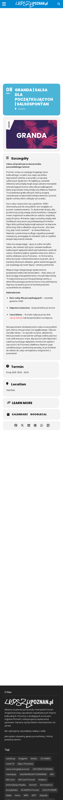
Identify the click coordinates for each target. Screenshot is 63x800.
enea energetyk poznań (17, 769)
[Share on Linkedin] (29, 425)
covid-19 (10, 763)
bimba (34, 758)
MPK (26, 795)
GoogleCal (38, 414)
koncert (33, 784)
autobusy (10, 758)
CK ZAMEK (45, 758)
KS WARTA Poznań (30, 790)
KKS (52, 774)
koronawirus (46, 784)
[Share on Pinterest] (35, 425)
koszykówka (11, 790)
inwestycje (11, 774)
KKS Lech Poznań (26, 779)
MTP (34, 795)
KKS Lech (10, 779)
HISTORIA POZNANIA (43, 769)
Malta (8, 795)
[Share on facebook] (16, 425)
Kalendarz (20, 414)
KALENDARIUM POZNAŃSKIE (33, 774)
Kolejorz (43, 779)
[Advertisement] (31, 43)
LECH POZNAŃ (49, 790)
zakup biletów (16, 317)
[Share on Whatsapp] (41, 425)
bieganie (23, 758)
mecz (17, 795)
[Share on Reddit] (48, 425)
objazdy (43, 795)
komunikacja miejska (16, 784)
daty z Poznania (25, 763)
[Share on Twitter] (22, 425)
